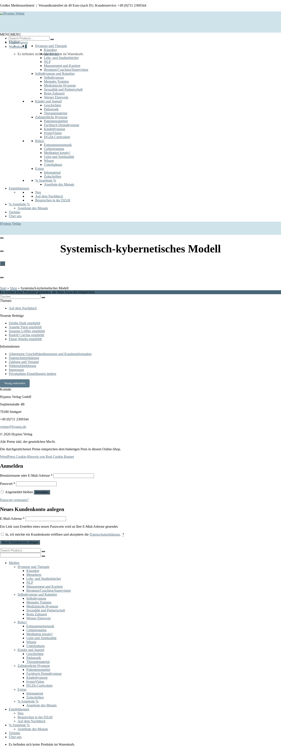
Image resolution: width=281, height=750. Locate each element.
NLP (47, 62)
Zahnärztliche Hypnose (51, 117)
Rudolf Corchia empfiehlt (26, 335)
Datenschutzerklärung (24, 358)
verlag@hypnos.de (13, 427)
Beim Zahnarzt (54, 93)
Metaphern (51, 54)
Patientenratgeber (56, 121)
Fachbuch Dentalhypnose (61, 125)
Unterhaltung (53, 164)
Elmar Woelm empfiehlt (25, 339)
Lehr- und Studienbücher (61, 58)
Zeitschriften (52, 176)
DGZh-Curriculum (57, 137)
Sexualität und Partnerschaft (63, 89)
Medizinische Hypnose (60, 85)
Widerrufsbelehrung (22, 366)
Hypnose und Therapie (51, 46)
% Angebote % (45, 180)
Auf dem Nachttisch (49, 196)
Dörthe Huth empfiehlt (24, 323)
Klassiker (50, 50)
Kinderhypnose (54, 129)
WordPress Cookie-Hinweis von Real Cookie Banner (37, 456)
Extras (39, 168)
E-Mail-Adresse (12, 518)
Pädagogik (51, 109)
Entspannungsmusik (58, 145)
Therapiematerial (55, 113)
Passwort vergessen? (14, 500)
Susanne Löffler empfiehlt (27, 331)
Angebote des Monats (59, 184)
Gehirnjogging (54, 149)
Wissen (49, 160)
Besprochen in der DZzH (52, 200)
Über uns (15, 216)
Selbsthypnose (54, 77)
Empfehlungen (19, 188)
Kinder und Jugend (48, 101)
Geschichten (52, 105)
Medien (14, 42)
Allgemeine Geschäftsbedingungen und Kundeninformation (50, 354)
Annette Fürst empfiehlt (25, 327)
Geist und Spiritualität (59, 157)
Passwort (7, 483)
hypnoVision (53, 133)
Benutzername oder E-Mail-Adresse (26, 475)
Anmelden (42, 492)
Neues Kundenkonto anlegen (20, 542)
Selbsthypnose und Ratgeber (55, 73)
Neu (38, 192)
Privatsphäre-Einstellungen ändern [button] (32, 374)
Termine (14, 212)
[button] (10, 34)
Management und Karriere (62, 66)
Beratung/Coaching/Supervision (66, 69)
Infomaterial (52, 172)
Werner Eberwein (56, 97)
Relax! (39, 141)
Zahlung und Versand (24, 362)
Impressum (16, 370)
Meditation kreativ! (57, 153)
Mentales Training (56, 81)
